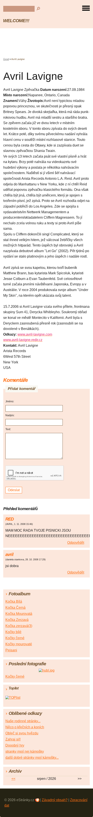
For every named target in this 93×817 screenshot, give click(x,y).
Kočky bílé (13, 632)
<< (13, 778)
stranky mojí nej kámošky (24, 751)
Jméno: (9, 401)
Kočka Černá (15, 607)
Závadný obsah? (54, 800)
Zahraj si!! (13, 739)
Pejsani (11, 650)
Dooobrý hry (14, 745)
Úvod (6, 59)
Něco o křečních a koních (24, 727)
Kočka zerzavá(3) (18, 626)
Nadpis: (9, 415)
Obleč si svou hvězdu (21, 733)
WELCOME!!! (16, 20)
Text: (8, 429)
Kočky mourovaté (18, 644)
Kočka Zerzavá (17, 620)
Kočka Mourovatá (18, 614)
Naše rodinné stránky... (22, 721)
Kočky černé (14, 638)
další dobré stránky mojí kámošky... (32, 757)
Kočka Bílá (13, 601)
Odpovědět (75, 542)
